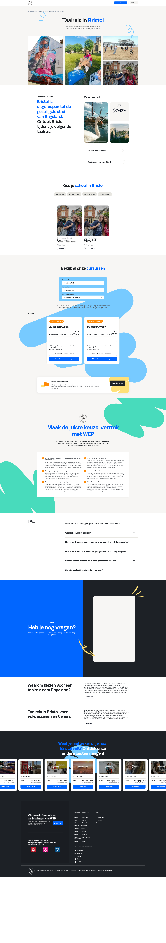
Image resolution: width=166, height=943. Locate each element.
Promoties (99, 823)
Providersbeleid (81, 870)
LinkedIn (79, 856)
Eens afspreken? (117, 383)
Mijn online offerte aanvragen (64, 359)
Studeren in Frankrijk (81, 823)
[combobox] (83, 283)
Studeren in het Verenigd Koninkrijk (82, 837)
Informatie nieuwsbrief (91, 870)
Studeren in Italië (79, 828)
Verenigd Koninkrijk (52, 11)
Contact (99, 820)
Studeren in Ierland (80, 825)
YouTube (79, 862)
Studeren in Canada (80, 820)
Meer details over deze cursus (64, 353)
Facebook (80, 850)
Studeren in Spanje (80, 834)
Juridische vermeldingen (43, 870)
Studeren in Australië (81, 817)
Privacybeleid (73, 870)
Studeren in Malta (80, 831)
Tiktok (78, 859)
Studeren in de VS (80, 841)
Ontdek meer (83, 786)
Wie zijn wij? (100, 817)
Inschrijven (58, 823)
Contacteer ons (121, 3)
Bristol (62, 11)
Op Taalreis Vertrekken (37, 11)
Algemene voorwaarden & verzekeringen (59, 870)
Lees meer (89, 697)
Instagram (80, 853)
